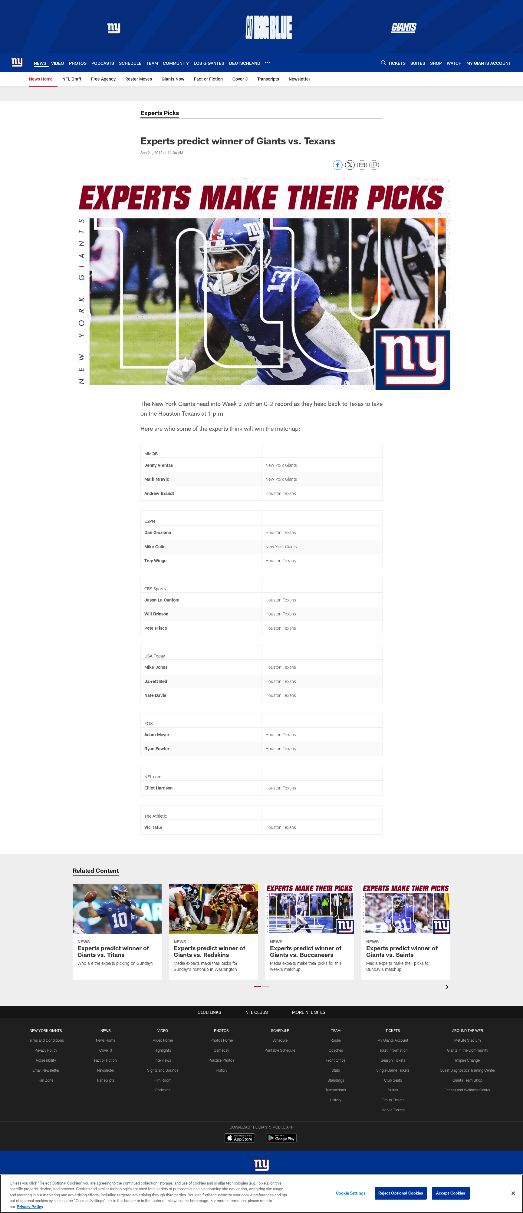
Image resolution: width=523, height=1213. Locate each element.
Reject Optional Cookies (400, 1193)
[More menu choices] (267, 62)
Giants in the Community (467, 1050)
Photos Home (221, 1040)
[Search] (383, 62)
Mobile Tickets (393, 1110)
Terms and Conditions (46, 1040)
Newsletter (105, 1070)
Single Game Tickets (393, 1070)
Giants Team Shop (467, 1080)
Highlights (162, 1050)
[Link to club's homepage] (17, 62)
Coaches (336, 1050)
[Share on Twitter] (350, 168)
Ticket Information (393, 1050)
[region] (261, 1193)
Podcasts (162, 1090)
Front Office (335, 1060)
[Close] (513, 1193)
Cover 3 (105, 1050)
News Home (105, 1040)
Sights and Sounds (162, 1070)
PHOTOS (221, 1030)
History (221, 1070)
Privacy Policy (46, 1050)
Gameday (221, 1050)
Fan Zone (45, 1080)
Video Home (163, 1040)
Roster (336, 1040)
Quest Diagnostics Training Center (467, 1070)
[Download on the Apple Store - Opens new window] (239, 1138)
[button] (257, 986)
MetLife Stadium (467, 1040)
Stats (335, 1070)
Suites (393, 1090)
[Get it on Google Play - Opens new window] (281, 1140)
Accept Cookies (450, 1193)
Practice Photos (221, 1060)
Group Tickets (393, 1100)
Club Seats (393, 1080)
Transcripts (105, 1080)
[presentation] (448, 987)
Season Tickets (393, 1060)
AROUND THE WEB (467, 1030)
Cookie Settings (351, 1193)
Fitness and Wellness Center (467, 1090)
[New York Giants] (261, 1165)
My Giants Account (392, 1040)
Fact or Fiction (105, 1060)
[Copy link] (374, 165)
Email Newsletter (45, 1070)
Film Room (163, 1080)
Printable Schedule (280, 1050)
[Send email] (362, 168)
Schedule (280, 1040)
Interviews (163, 1060)
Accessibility (46, 1060)
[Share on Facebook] (338, 168)
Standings (335, 1080)
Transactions (335, 1090)
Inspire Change (467, 1060)
